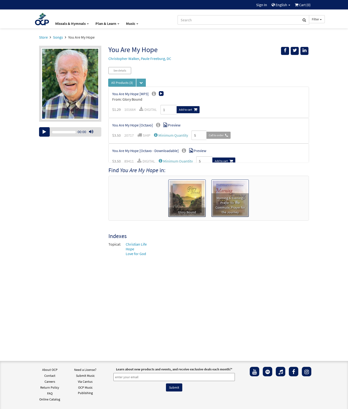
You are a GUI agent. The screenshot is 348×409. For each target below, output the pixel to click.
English (281, 4)
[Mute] (91, 132)
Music (131, 23)
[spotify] (267, 371)
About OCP (50, 370)
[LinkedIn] (304, 51)
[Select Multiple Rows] (141, 83)
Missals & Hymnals (70, 23)
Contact (49, 375)
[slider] (93, 136)
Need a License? (85, 370)
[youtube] (254, 371)
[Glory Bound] (187, 197)
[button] (171, 135)
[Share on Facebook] (285, 51)
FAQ (50, 393)
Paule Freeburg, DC (156, 58)
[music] (280, 371)
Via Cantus (85, 381)
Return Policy (49, 387)
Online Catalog (49, 399)
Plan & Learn (106, 23)
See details (119, 70)
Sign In (261, 4)
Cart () (304, 4)
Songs (58, 37)
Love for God (136, 253)
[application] (70, 132)
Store (43, 37)
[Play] (44, 132)
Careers (50, 381)
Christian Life (136, 244)
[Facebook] (293, 371)
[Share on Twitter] (295, 51)
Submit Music (85, 375)
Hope (130, 249)
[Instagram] (306, 371)
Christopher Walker (123, 58)
